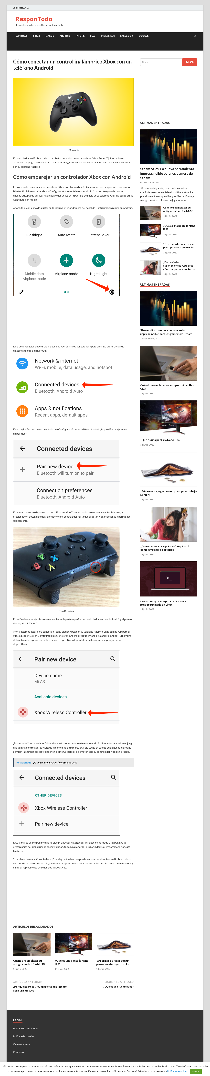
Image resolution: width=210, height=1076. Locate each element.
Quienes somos (21, 1044)
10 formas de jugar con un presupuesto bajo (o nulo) (112, 962)
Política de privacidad (25, 1028)
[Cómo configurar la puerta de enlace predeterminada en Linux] (168, 597)
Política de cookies (23, 1036)
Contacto (18, 1052)
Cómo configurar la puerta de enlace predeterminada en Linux (163, 602)
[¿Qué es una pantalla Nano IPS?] (73, 956)
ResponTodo (34, 19)
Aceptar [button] (196, 1071)
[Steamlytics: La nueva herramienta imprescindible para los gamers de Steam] (168, 130)
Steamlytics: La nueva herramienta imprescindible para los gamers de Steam (167, 173)
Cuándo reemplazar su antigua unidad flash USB (29, 962)
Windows (22, 36)
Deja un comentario (149, 182)
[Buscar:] (168, 62)
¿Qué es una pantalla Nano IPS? (160, 440)
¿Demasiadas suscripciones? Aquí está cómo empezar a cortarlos (179, 266)
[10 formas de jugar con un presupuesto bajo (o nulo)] (115, 956)
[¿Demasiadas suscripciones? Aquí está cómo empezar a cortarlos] (150, 262)
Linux (36, 36)
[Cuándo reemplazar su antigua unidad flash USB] (32, 956)
